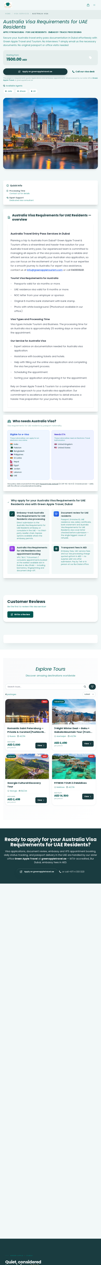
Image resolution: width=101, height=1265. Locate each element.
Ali (34, 91)
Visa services (21, 14)
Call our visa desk (85, 71)
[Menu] (94, 5)
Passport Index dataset (49, 484)
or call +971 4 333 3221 (73, 871)
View (39, 745)
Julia (9, 91)
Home (8, 14)
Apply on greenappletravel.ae (37, 71)
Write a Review (22, 614)
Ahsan (23, 91)
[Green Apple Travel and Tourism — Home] (8, 5)
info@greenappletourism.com (45, 270)
